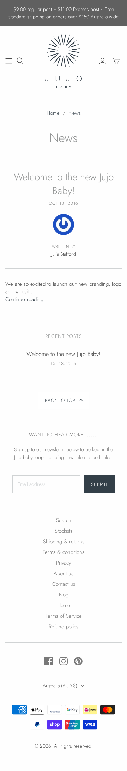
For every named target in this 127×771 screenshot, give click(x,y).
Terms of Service (64, 616)
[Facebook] (48, 661)
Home (53, 113)
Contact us (63, 584)
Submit (99, 484)
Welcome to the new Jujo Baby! (64, 184)
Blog (63, 595)
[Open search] (20, 60)
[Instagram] (63, 661)
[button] (63, 400)
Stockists (63, 531)
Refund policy (64, 626)
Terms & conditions (63, 552)
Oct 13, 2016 (63, 203)
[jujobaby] (63, 60)
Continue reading (24, 299)
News (74, 113)
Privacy (63, 563)
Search (63, 520)
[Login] (102, 61)
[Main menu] (8, 60)
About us (63, 573)
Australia (60, 685)
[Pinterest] (78, 661)
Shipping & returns (63, 541)
